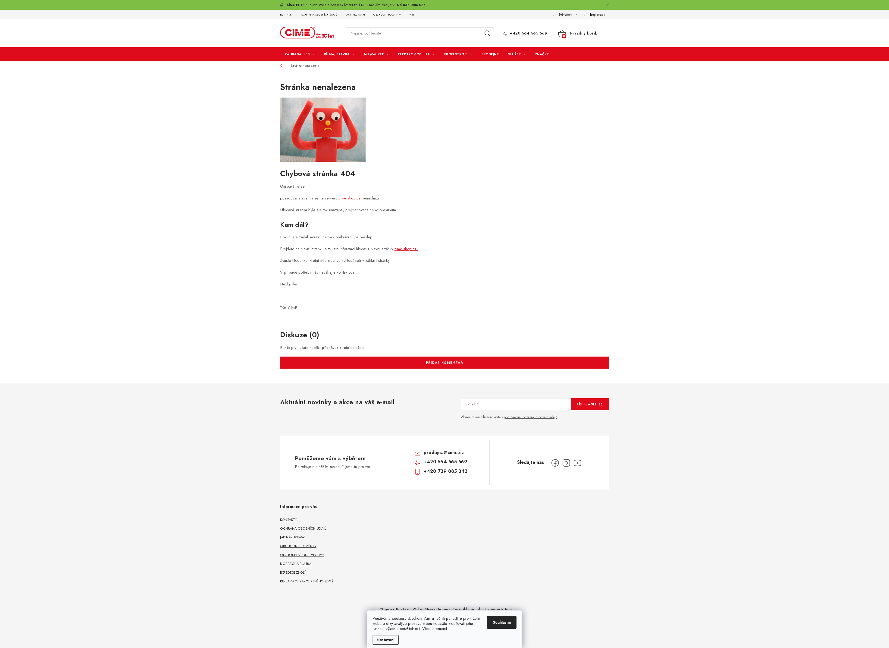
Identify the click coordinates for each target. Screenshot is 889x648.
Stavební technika (437, 609)
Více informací (434, 628)
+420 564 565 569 (528, 33)
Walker (418, 609)
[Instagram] (566, 463)
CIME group (385, 609)
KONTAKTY (286, 14)
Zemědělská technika (467, 609)
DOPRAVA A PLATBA (295, 563)
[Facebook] (555, 463)
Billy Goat (403, 609)
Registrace (597, 14)
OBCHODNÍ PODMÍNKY (387, 14)
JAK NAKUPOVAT (355, 14)
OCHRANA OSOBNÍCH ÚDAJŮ (319, 14)
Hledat (487, 33)
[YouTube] (577, 463)
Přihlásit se (589, 404)
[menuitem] (299, 54)
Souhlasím (502, 622)
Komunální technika (499, 609)
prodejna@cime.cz (444, 452)
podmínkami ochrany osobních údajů (530, 417)
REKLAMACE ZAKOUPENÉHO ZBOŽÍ (307, 581)
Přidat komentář (444, 362)
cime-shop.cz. (406, 249)
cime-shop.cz (350, 198)
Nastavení (385, 639)
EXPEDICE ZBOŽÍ (293, 572)
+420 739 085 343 (445, 471)
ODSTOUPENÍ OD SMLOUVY (302, 555)
